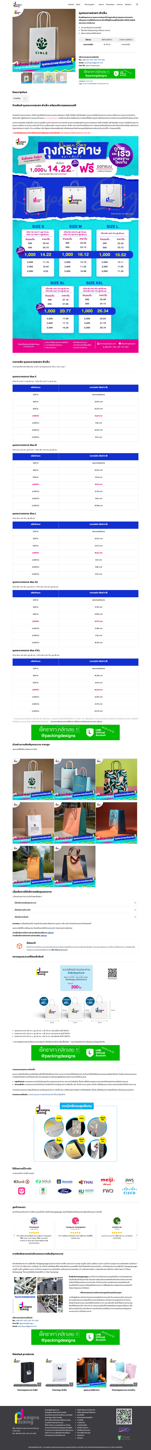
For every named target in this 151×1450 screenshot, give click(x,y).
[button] (136, 1235)
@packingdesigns (93, 65)
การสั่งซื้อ (80, 1420)
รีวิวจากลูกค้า (89, 4)
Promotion (110, 4)
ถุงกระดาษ (89, 81)
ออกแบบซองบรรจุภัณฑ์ (84, 1417)
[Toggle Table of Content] (23, 99)
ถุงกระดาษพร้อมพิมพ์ (89, 83)
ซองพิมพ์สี (80, 1415)
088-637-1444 (87, 59)
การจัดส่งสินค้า (82, 1425)
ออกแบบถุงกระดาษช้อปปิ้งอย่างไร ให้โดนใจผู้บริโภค (47, 1094)
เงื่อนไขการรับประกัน (83, 1430)
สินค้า (78, 4)
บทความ (120, 4)
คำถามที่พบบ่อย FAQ (83, 1433)
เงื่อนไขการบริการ (82, 1427)
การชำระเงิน (81, 1422)
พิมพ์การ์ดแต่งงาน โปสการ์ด (86, 1410)
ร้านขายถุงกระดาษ (103, 83)
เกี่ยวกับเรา (80, 1435)
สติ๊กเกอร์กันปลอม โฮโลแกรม (86, 1412)
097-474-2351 (99, 59)
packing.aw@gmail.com (94, 62)
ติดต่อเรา (128, 4)
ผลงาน (101, 4)
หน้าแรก (71, 4)
